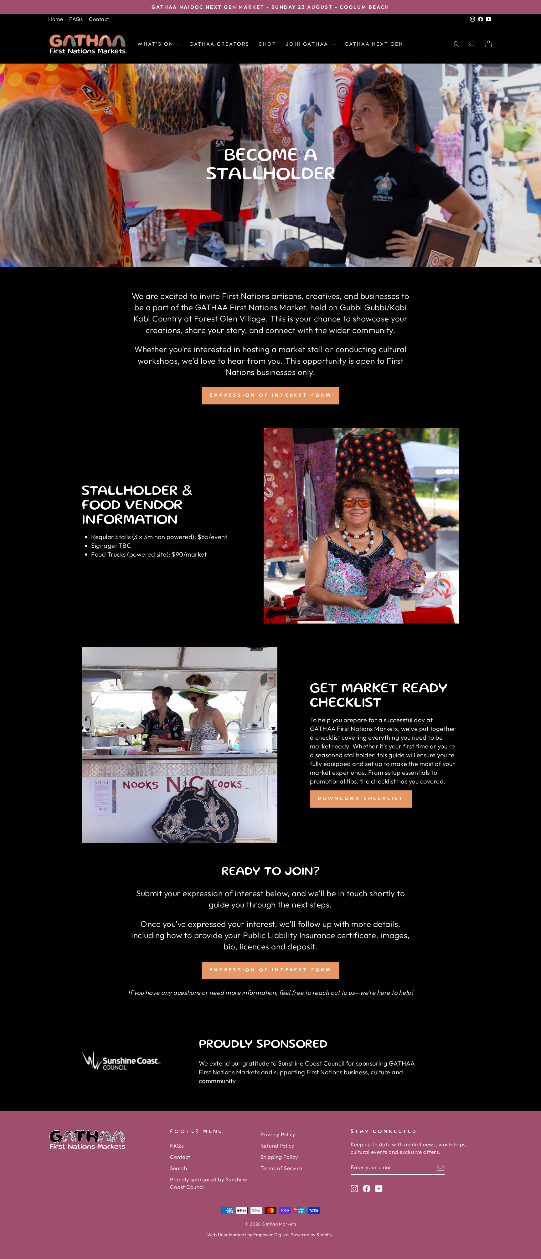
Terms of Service (281, 1168)
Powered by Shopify (311, 1234)
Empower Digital (270, 1234)
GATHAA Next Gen (374, 44)
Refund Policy (277, 1145)
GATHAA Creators (219, 44)
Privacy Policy (278, 1134)
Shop (267, 44)
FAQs (76, 19)
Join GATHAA (308, 44)
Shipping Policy (279, 1157)
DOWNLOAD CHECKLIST (361, 799)
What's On (156, 44)
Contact (99, 19)
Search (178, 1168)
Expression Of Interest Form (270, 395)
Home (55, 19)
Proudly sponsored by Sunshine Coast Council (208, 1183)
